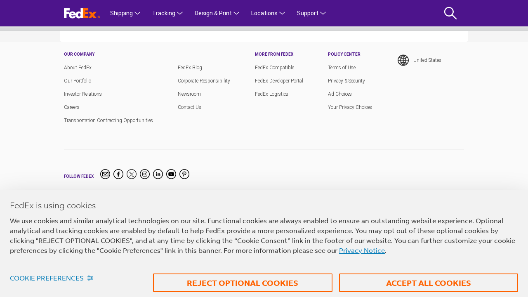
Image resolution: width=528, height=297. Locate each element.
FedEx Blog (190, 68)
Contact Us (189, 107)
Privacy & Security (346, 81)
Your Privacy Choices (350, 107)
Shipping (121, 13)
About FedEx (78, 68)
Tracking (163, 13)
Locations (264, 13)
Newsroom (189, 94)
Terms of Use (342, 68)
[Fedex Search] (451, 13)
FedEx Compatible (274, 68)
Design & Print (213, 13)
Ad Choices (340, 94)
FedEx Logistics (271, 94)
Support (307, 13)
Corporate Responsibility (204, 81)
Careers (72, 107)
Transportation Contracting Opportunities (108, 120)
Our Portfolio (77, 81)
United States (427, 60)
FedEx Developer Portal (279, 81)
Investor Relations (83, 94)
